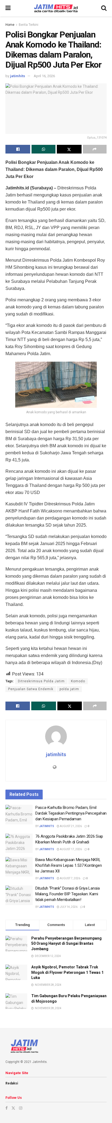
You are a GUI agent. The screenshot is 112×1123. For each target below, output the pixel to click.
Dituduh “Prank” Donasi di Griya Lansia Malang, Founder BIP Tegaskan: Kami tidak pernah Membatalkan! (67, 894)
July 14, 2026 (68, 906)
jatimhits (17, 76)
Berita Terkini (28, 25)
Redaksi (11, 1083)
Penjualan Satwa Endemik (30, 689)
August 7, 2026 (69, 878)
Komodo (78, 681)
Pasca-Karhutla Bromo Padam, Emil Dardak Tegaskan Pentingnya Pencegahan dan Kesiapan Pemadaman (71, 813)
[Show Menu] (8, 8)
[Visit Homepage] (56, 8)
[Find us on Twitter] (13, 1108)
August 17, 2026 (70, 849)
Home (9, 25)
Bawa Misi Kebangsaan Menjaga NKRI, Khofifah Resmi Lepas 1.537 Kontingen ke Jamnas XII (68, 865)
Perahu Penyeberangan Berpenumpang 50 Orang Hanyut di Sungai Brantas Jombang (66, 943)
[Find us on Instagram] (20, 1108)
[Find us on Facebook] (6, 1108)
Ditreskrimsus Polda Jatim (41, 681)
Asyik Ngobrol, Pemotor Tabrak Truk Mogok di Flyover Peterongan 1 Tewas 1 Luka (67, 972)
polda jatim (69, 689)
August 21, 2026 (70, 826)
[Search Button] (104, 8)
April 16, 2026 (44, 76)
